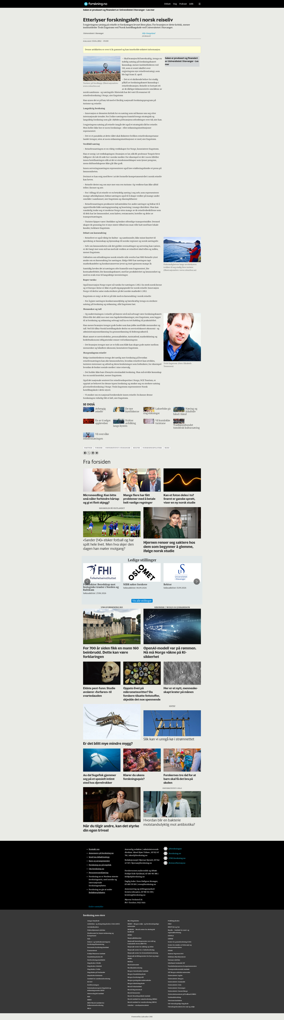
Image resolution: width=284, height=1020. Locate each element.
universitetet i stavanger (117, 448)
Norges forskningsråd (136, 977)
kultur (136, 448)
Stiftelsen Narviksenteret (177, 957)
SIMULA (171, 935)
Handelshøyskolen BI (95, 957)
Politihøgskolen (173, 921)
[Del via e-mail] (97, 453)
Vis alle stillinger (142, 600)
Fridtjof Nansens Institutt (96, 953)
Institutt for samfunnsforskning (98, 979)
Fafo (88, 939)
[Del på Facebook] (85, 453)
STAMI (170, 950)
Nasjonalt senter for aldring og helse (141, 947)
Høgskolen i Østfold (94, 966)
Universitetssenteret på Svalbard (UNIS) (182, 994)
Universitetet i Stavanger (176, 988)
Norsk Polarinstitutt (135, 986)
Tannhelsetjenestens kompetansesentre (182, 966)
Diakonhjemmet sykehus (96, 930)
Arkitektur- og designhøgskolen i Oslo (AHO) (103, 924)
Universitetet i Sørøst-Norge (178, 991)
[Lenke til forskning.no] (121, 3)
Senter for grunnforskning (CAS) (179, 942)
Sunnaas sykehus (174, 960)
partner (88, 448)
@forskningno (175, 849)
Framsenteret (92, 950)
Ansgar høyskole (93, 921)
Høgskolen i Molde (94, 963)
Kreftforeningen (93, 985)
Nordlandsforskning (135, 968)
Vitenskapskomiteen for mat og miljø (181, 1007)
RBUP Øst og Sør (174, 927)
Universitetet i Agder (175, 975)
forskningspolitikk (152, 448)
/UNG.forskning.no (177, 858)
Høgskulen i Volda (93, 969)
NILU (89, 1008)
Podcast (183, 4)
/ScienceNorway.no (177, 863)
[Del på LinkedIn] (93, 453)
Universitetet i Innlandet (176, 982)
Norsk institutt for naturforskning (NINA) (142, 999)
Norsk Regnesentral (135, 990)
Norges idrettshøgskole (136, 983)
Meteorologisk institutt (95, 993)
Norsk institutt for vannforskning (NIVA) (142, 1002)
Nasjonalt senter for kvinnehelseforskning (143, 953)
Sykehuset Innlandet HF (176, 963)
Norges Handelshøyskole (137, 974)
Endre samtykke (96, 906)
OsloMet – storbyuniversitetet (138, 1005)
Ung (175, 4)
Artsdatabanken (93, 927)
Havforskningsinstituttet (96, 960)
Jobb (191, 4)
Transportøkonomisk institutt (178, 969)
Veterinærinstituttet (175, 1000)
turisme (99, 448)
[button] (87, 582)
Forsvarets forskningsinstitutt (98, 947)
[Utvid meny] (199, 4)
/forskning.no (175, 853)
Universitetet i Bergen (175, 979)
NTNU (130, 935)
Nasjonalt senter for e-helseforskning (141, 950)
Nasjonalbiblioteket (134, 938)
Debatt (167, 4)
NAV (88, 996)
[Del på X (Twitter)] (89, 453)
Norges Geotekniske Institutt (138, 971)
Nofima (130, 961)
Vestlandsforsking (174, 997)
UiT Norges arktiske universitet (179, 972)
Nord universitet (133, 965)
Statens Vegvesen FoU (175, 953)
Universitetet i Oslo (174, 985)
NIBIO (89, 1000)
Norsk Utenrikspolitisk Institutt (139, 996)
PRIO (170, 924)
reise (167, 448)
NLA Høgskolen (133, 921)
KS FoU (89, 982)
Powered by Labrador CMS (142, 1017)
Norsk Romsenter (134, 993)
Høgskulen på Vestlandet (96, 972)
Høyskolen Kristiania (94, 975)
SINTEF (170, 939)
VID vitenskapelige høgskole (178, 1003)
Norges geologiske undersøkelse (139, 980)
